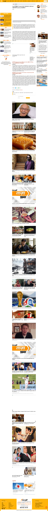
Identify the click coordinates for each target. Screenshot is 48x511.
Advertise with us (11, 505)
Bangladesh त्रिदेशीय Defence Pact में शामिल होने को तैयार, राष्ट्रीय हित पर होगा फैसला (29, 491)
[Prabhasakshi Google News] (35, 22)
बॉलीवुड (46, 72)
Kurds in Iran (17, 92)
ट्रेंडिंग (6, 27)
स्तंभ (42, 4)
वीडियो (3, 504)
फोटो (2, 503)
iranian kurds (21, 92)
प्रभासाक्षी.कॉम (20, 501)
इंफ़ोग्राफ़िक (3, 505)
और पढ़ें (10, 65)
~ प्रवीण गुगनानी (42, 19)
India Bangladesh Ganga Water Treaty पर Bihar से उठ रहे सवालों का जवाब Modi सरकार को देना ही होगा (43, 11)
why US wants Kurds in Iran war (28, 92)
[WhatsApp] (34, 15)
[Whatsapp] (18, 88)
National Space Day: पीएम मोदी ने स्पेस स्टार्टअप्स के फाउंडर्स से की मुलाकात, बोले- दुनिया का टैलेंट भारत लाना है (42, 61)
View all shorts (43, 53)
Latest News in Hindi (28, 502)
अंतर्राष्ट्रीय (16, 4)
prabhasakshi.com (28, 504)
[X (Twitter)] (34, 13)
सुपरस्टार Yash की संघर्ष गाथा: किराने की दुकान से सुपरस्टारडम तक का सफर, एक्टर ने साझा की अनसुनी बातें (42, 71)
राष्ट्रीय (46, 63)
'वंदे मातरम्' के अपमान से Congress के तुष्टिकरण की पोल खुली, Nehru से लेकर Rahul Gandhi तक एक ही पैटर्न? (43, 17)
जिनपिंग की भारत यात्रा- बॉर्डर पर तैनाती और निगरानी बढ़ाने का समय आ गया (43, 6)
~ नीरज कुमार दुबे (42, 13)
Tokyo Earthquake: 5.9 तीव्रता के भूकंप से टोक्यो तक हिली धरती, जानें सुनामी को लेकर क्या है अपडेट (18, 491)
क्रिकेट (46, 68)
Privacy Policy (11, 506)
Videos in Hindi (27, 503)
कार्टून (2, 506)
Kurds (14, 92)
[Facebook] (15, 88)
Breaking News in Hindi (20, 503)
